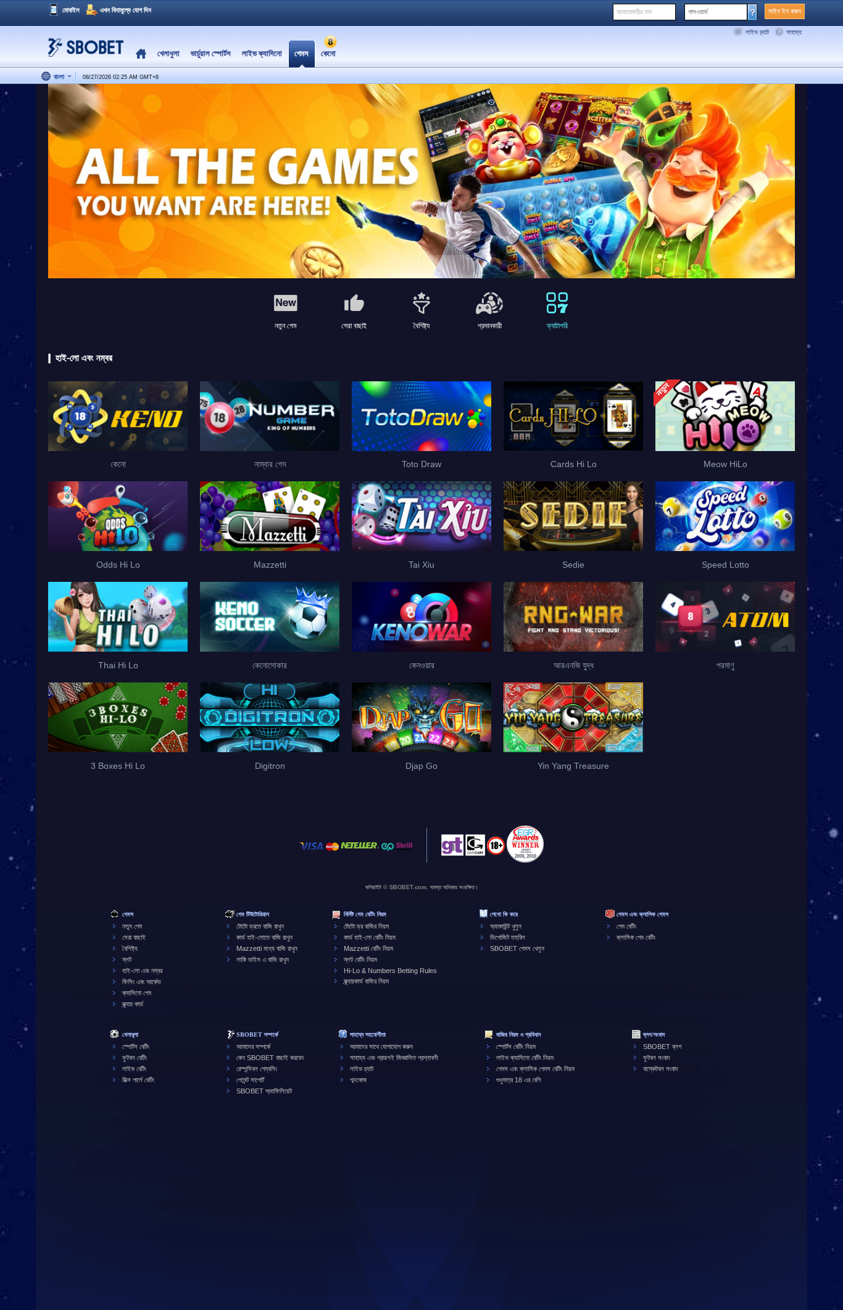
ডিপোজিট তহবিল (507, 937)
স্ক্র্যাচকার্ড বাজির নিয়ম (366, 981)
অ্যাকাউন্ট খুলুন (505, 926)
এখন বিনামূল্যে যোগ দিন (125, 10)
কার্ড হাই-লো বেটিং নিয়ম (370, 937)
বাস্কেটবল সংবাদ (660, 1068)
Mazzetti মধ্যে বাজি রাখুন (266, 948)
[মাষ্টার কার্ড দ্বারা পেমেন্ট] (332, 852)
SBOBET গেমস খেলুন (517, 948)
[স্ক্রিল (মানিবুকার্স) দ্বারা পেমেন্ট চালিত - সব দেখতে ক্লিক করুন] (404, 852)
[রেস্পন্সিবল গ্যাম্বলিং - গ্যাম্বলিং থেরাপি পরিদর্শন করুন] (452, 848)
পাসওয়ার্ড (698, 11)
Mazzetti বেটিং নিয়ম (368, 948)
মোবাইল (71, 10)
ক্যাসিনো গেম (136, 993)
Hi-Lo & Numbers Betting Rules (390, 970)
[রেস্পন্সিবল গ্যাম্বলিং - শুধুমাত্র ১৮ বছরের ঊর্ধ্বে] (496, 850)
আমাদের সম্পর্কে (253, 1046)
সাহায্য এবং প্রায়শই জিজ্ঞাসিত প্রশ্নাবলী (394, 1057)
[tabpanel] (421, 182)
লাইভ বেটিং (134, 1068)
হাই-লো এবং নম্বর (142, 970)
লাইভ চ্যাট (757, 32)
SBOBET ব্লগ (662, 1046)
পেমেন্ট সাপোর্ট (250, 1080)
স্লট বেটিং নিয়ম (360, 959)
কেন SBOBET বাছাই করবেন (270, 1057)
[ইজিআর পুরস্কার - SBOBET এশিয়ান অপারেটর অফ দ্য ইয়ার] (525, 844)
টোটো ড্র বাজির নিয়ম (366, 926)
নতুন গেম (132, 926)
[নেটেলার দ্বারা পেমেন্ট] (360, 852)
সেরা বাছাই (134, 937)
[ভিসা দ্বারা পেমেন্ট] (311, 852)
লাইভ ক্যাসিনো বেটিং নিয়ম (525, 1057)
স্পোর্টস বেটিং (135, 1046)
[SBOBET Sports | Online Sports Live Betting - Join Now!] (82, 52)
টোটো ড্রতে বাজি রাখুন (260, 926)
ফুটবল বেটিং (134, 1057)
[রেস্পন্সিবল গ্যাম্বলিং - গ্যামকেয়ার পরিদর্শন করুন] (475, 848)
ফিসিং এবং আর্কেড (141, 981)
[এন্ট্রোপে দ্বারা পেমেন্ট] (387, 852)
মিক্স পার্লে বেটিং (138, 1080)
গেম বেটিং (626, 926)
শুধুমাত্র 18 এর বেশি (518, 1080)
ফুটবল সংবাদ (656, 1057)
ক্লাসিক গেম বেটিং (636, 937)
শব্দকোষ (358, 1080)
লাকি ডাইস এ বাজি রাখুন (262, 959)
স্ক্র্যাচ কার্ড (132, 1004)
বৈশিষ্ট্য (130, 948)
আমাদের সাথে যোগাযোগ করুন (381, 1046)
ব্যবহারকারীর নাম (634, 11)
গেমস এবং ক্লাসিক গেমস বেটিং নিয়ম (535, 1068)
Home (141, 54)
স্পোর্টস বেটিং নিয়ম (516, 1046)
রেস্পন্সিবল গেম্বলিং (256, 1068)
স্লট (126, 959)
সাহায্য (794, 32)
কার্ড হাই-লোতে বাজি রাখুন (264, 937)
